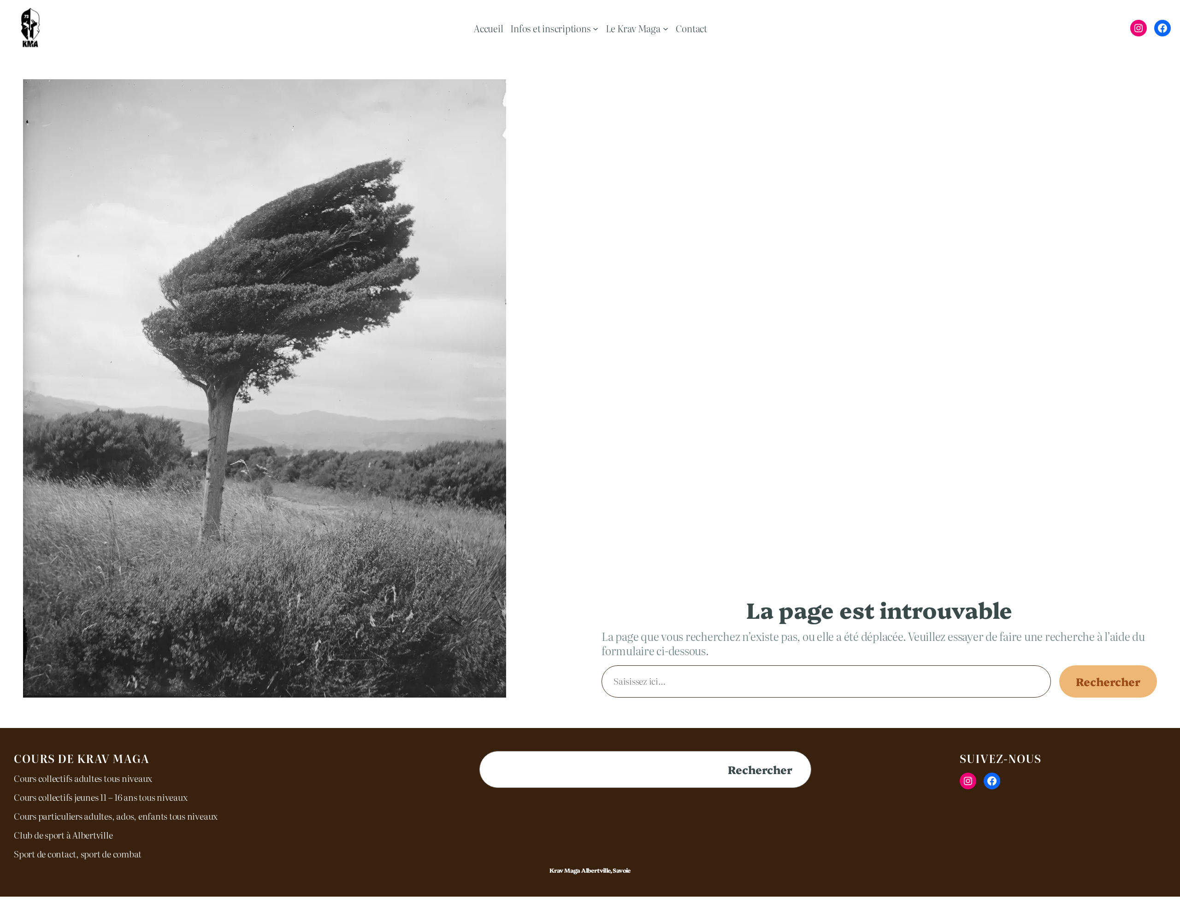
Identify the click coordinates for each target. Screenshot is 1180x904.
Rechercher (1108, 681)
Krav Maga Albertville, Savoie (590, 870)
